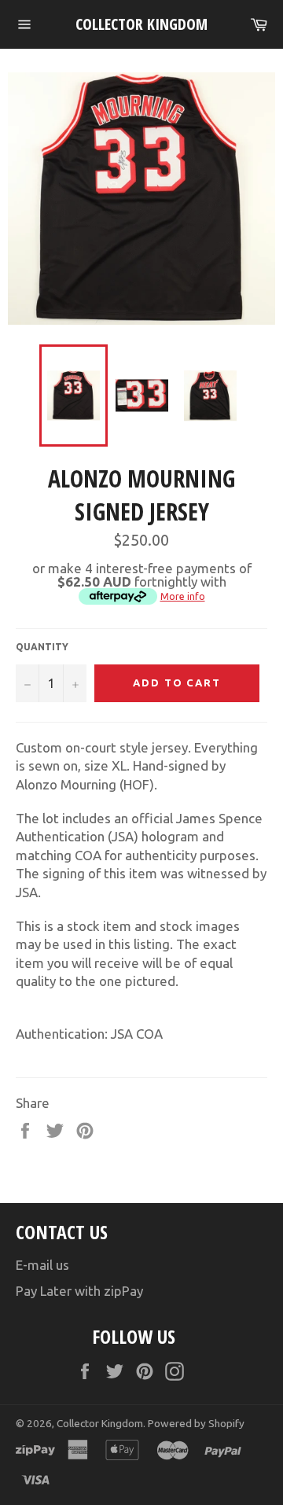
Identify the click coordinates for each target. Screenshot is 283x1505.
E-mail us (42, 1264)
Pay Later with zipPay (79, 1290)
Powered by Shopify (196, 1423)
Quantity (42, 647)
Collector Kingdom (141, 24)
